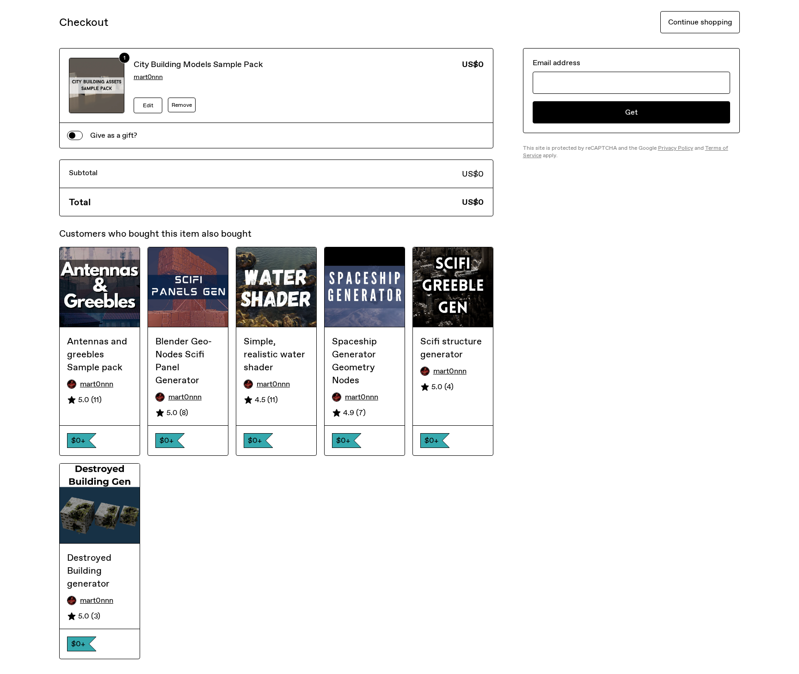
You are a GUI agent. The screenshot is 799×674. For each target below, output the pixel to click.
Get (631, 112)
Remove (182, 105)
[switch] (75, 135)
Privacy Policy (675, 148)
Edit (148, 105)
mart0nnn (148, 77)
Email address (556, 62)
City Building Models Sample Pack (198, 64)
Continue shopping (700, 22)
